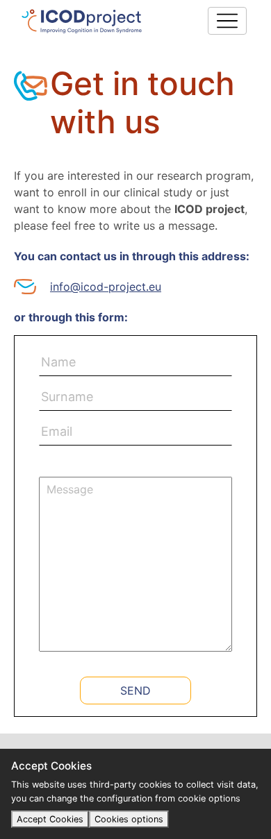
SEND (135, 690)
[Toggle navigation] (227, 21)
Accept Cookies (50, 819)
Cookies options (129, 819)
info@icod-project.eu (105, 287)
